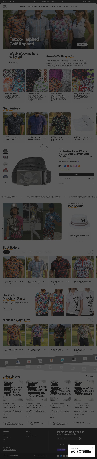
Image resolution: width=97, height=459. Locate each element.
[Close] (92, 447)
